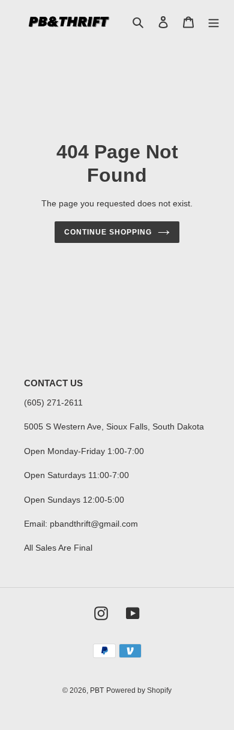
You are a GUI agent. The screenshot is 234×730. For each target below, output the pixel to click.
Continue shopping (108, 232)
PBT (97, 690)
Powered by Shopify (139, 690)
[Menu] (213, 22)
